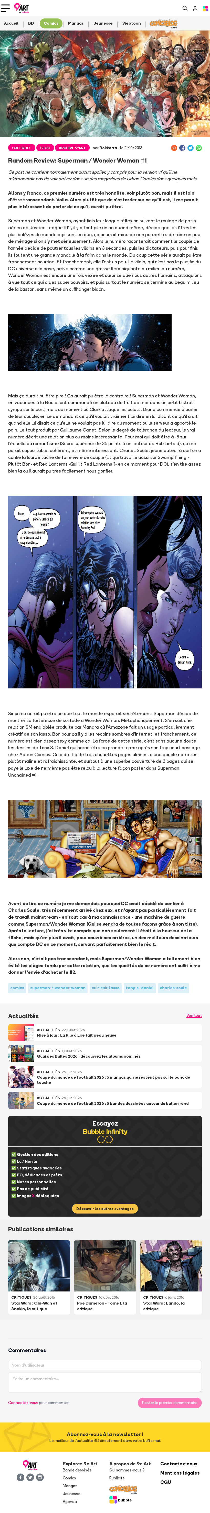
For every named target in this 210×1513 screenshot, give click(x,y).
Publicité (117, 1478)
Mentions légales (180, 1473)
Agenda (70, 1501)
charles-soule (173, 987)
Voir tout (194, 1015)
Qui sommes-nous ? (126, 1470)
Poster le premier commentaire (169, 1402)
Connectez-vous (23, 1402)
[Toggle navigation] (5, 8)
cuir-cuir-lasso (106, 987)
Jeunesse (71, 1493)
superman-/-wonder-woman (58, 987)
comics (17, 987)
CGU (165, 1482)
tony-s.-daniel (140, 987)
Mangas (70, 1485)
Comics (69, 1478)
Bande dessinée (77, 1470)
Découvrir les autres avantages (105, 1208)
